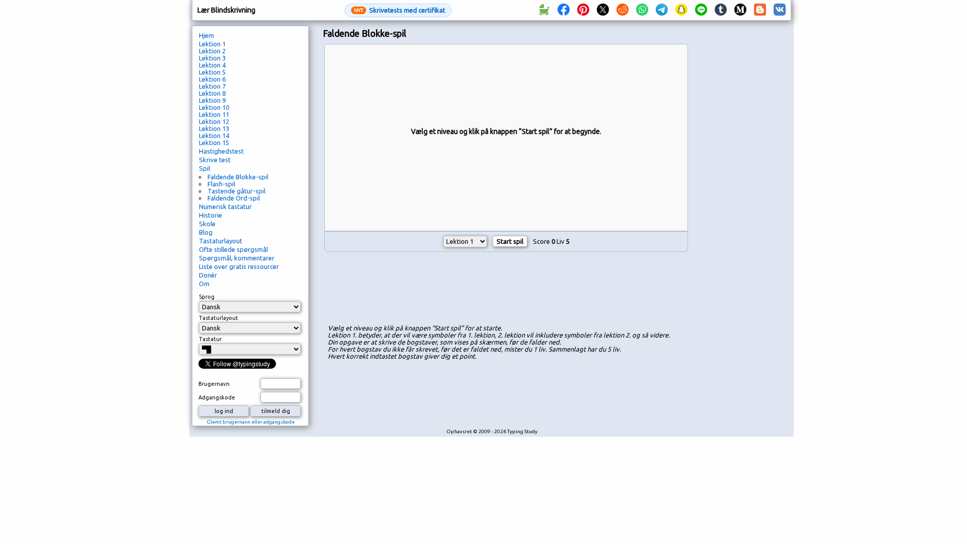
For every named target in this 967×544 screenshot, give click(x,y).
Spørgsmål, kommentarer (236, 257)
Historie (210, 215)
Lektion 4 (212, 65)
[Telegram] (662, 10)
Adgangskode (216, 397)
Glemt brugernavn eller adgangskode (250, 422)
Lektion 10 (214, 107)
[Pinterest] (583, 10)
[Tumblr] (721, 10)
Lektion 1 (212, 43)
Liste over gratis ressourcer (239, 266)
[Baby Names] (544, 10)
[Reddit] (622, 10)
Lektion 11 (214, 114)
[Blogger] (760, 10)
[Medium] (740, 10)
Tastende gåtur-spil (236, 190)
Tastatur (210, 339)
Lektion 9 (212, 100)
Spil (204, 168)
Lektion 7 (212, 86)
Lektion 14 (214, 135)
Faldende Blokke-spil (238, 176)
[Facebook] (564, 10)
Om (204, 283)
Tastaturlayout (220, 240)
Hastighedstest (221, 151)
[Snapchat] (681, 10)
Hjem (206, 35)
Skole (207, 223)
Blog (206, 232)
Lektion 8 (212, 93)
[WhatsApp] (642, 10)
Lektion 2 (212, 50)
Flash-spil (221, 183)
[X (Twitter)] (603, 10)
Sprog (207, 297)
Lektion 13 (214, 128)
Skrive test (215, 159)
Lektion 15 (214, 142)
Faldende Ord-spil (234, 197)
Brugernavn (214, 384)
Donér (208, 275)
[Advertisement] (506, 289)
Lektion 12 (214, 121)
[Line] (701, 10)
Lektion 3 (212, 57)
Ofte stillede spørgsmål (233, 249)
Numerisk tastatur (225, 206)
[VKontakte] (780, 10)
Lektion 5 (212, 72)
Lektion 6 (212, 79)
